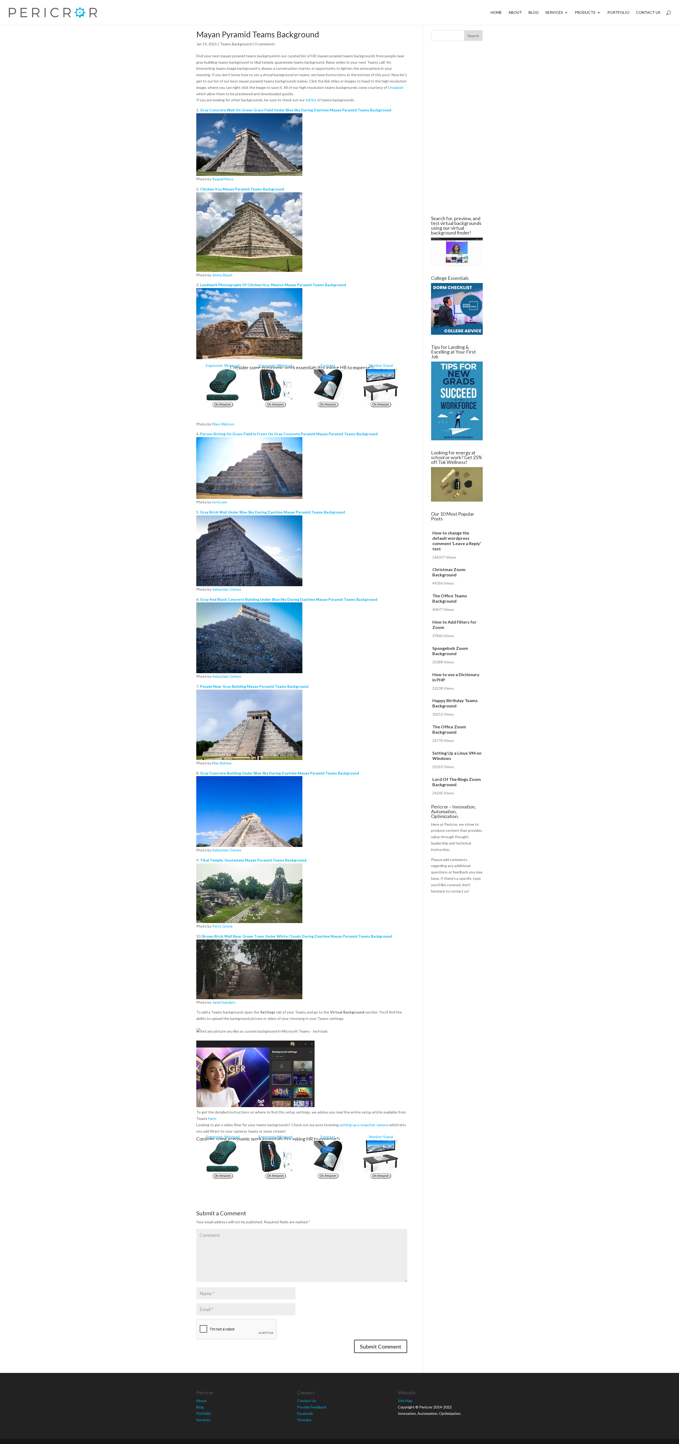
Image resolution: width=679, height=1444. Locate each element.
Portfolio (618, 13)
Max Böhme (222, 763)
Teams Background (236, 44)
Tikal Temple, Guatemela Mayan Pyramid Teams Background (253, 860)
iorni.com (219, 502)
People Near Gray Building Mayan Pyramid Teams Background (254, 686)
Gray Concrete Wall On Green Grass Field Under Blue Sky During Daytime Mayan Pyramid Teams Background (295, 110)
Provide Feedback (312, 1407)
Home (496, 13)
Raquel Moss (222, 179)
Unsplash (395, 87)
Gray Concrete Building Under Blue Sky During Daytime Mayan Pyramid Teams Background (279, 773)
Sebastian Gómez (226, 589)
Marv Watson (223, 424)
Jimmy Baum (222, 275)
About (515, 13)
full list (311, 100)
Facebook (305, 1413)
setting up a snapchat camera (364, 1125)
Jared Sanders (224, 1002)
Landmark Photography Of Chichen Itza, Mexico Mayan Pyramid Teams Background (273, 284)
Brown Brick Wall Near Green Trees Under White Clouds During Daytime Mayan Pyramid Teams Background (297, 936)
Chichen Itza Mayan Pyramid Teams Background (242, 189)
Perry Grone (222, 926)
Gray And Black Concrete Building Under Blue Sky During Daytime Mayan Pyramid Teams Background (288, 599)
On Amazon (222, 404)
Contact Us (648, 13)
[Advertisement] (164, 128)
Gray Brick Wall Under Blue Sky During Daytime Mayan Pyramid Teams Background (272, 512)
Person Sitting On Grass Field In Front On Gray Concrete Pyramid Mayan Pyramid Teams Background (289, 434)
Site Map (405, 1400)
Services (554, 13)
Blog (534, 13)
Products (585, 13)
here (212, 1118)
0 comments (265, 44)
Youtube (304, 1419)
